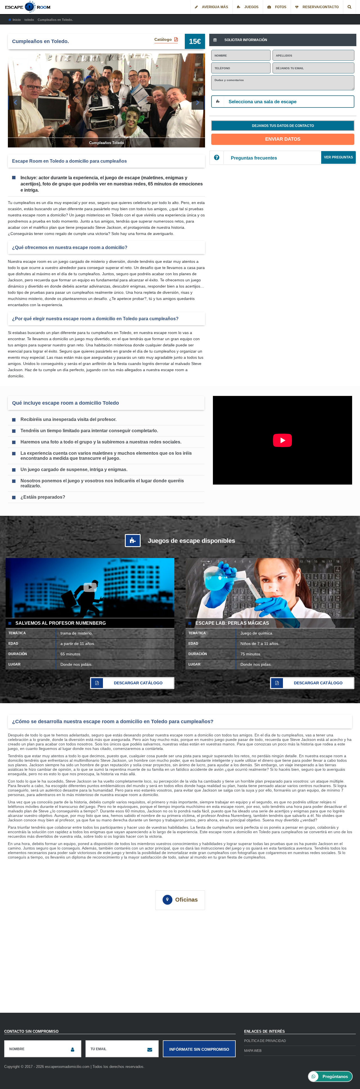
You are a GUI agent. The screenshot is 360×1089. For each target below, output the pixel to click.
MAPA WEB (253, 1051)
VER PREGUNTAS (338, 157)
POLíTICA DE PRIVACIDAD (265, 1041)
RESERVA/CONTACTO (321, 7)
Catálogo (163, 39)
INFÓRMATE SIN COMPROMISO (199, 1049)
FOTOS (280, 7)
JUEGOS (251, 7)
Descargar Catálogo (138, 683)
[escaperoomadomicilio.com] (28, 7)
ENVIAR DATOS (282, 139)
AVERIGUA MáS (215, 7)
